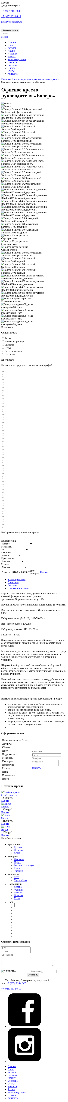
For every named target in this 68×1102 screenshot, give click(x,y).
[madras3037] (3, 479)
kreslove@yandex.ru (11, 21)
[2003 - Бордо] (3, 377)
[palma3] (3, 508)
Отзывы (12, 1095)
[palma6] (3, 517)
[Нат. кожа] (3, 354)
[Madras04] (3, 396)
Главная (12, 42)
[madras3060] (3, 485)
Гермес (5, 806)
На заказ (12, 53)
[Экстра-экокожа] (3, 351)
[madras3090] (3, 495)
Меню (4, 36)
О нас (11, 45)
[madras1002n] (3, 402)
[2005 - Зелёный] (3, 380)
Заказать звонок (10, 30)
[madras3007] (3, 460)
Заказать (36, 767)
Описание (13, 582)
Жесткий (18, 889)
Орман (5, 818)
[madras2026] (3, 444)
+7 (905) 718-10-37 (11, 11)
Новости (12, 62)
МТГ (16, 877)
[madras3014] (3, 466)
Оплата (11, 68)
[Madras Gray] (3, 390)
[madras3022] (3, 469)
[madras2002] (3, 425)
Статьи (11, 70)
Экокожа (18, 871)
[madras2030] (3, 447)
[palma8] (3, 523)
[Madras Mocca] (3, 393)
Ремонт (11, 56)
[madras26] (3, 453)
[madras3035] (3, 476)
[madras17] (3, 418)
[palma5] (3, 514)
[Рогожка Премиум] (3, 341)
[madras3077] (3, 492)
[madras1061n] (3, 415)
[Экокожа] (3, 344)
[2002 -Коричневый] (3, 374)
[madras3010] (3, 463)
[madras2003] (3, 428)
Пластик (18, 850)
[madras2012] (3, 437)
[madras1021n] (3, 409)
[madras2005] (3, 431)
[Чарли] (5, 826)
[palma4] (3, 511)
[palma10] (3, 501)
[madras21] (3, 450)
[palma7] (3, 520)
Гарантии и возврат (18, 588)
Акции (11, 50)
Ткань (17, 868)
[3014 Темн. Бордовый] (3, 386)
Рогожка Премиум (24, 865)
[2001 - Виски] (3, 371)
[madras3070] (3, 488)
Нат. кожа (19, 859)
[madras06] (3, 399)
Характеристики (16, 579)
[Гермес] (6, 803)
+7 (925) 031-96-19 (11, 16)
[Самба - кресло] (10, 792)
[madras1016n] (3, 406)
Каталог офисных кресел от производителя (35, 79)
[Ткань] (3, 338)
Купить (44, 572)
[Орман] (6, 815)
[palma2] (3, 504)
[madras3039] (3, 482)
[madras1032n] (3, 412)
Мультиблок (20, 880)
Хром (17, 853)
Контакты (13, 73)
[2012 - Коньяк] (3, 383)
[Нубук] (3, 348)
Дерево (18, 847)
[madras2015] (3, 441)
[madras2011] (3, 434)
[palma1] (3, 498)
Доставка (13, 65)
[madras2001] (3, 421)
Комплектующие (17, 59)
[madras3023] (3, 472)
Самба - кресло (9, 795)
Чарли (4, 829)
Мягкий (18, 892)
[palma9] (3, 527)
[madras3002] (3, 457)
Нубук (17, 862)
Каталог (12, 48)
